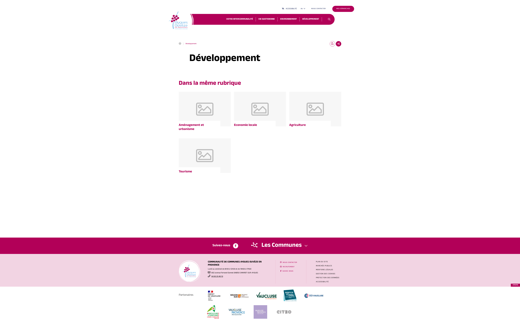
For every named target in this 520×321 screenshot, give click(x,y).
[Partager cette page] (338, 44)
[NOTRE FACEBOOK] (235, 246)
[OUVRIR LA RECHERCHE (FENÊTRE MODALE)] (329, 19)
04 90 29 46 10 (217, 276)
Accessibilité (291, 9)
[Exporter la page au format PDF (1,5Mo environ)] (332, 44)
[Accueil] (180, 43)
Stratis (515, 285)
